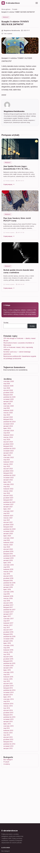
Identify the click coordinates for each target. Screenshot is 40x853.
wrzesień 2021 (8, 504)
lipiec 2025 (7, 404)
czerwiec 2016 (8, 645)
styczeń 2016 (8, 657)
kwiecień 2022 (8, 489)
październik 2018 (9, 583)
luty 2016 (6, 654)
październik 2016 (9, 636)
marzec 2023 (8, 464)
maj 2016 (6, 648)
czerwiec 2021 (8, 511)
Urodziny (6, 764)
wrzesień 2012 (8, 746)
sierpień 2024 (8, 426)
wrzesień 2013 (8, 719)
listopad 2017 (8, 607)
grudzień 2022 (8, 471)
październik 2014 (9, 690)
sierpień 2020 (8, 533)
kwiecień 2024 (8, 435)
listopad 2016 (8, 634)
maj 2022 (6, 486)
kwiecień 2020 (8, 542)
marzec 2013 (7, 733)
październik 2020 (9, 529)
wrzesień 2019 (8, 558)
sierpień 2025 (8, 401)
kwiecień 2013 (8, 730)
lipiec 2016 (7, 643)
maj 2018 (6, 594)
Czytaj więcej (7, 184)
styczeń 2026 (8, 390)
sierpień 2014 (8, 695)
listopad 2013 (8, 715)
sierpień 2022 (8, 480)
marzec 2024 (8, 437)
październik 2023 (9, 448)
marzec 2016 (8, 652)
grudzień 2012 (8, 739)
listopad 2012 (8, 742)
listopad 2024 (8, 419)
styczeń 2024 (8, 442)
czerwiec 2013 (8, 726)
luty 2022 (6, 493)
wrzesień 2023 (8, 451)
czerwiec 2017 (8, 618)
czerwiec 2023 (8, 457)
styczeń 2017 (8, 630)
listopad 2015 (8, 661)
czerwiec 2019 (8, 565)
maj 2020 (6, 540)
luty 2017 (6, 627)
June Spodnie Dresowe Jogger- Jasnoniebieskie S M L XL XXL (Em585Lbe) (15, 169)
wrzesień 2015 (8, 665)
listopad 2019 (8, 554)
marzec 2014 (8, 706)
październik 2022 (9, 475)
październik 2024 (9, 422)
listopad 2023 (8, 446)
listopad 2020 (8, 527)
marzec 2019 (8, 571)
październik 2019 (9, 556)
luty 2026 (6, 388)
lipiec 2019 (7, 563)
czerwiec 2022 (8, 484)
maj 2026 (6, 383)
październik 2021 (9, 502)
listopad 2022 (8, 473)
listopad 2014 (8, 688)
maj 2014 (6, 701)
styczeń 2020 (8, 549)
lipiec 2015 (7, 670)
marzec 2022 (8, 491)
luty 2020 (6, 547)
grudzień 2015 (8, 659)
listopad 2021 (8, 500)
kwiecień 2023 (8, 462)
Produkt (6, 17)
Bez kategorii (8, 759)
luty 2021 (6, 520)
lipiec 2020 (7, 536)
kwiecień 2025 (8, 410)
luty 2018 (6, 601)
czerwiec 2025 (8, 406)
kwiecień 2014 (8, 704)
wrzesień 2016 (8, 639)
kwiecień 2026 (8, 386)
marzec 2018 (8, 598)
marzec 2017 (8, 625)
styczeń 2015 (8, 683)
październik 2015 (9, 663)
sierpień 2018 (8, 587)
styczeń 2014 (8, 710)
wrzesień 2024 (8, 424)
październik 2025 (9, 397)
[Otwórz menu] (37, 3)
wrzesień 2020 (8, 531)
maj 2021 (6, 513)
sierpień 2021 (8, 507)
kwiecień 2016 (8, 650)
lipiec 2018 (7, 589)
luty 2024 (6, 439)
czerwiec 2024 (8, 430)
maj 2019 (6, 567)
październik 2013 (9, 717)
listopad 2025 (8, 395)
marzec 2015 (7, 679)
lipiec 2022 (7, 482)
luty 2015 (6, 681)
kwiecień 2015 (8, 677)
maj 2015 (6, 674)
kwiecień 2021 (8, 516)
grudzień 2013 (8, 712)
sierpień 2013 (8, 721)
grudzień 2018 (8, 578)
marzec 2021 (7, 518)
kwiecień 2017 (8, 623)
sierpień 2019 (8, 560)
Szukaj (5, 323)
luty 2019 (6, 574)
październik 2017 (9, 610)
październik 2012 (9, 744)
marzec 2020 (8, 545)
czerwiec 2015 (8, 672)
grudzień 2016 (8, 632)
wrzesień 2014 (8, 692)
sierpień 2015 (8, 668)
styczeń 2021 (8, 522)
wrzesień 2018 (8, 585)
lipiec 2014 (7, 697)
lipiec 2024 (7, 428)
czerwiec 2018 (8, 592)
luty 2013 (6, 735)
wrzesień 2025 (8, 399)
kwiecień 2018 (8, 596)
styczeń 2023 (8, 469)
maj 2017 (6, 621)
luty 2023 (6, 466)
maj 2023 (6, 460)
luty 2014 (6, 708)
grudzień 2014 (8, 686)
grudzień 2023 (8, 444)
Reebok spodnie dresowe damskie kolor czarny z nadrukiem (18, 271)
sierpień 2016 (8, 641)
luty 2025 (6, 415)
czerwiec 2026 (8, 381)
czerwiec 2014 (8, 699)
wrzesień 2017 (8, 612)
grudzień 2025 (8, 392)
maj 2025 (6, 408)
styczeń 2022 (8, 495)
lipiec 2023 (7, 455)
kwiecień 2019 (8, 569)
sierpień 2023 (8, 453)
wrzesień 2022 (8, 477)
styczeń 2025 (8, 417)
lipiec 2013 (7, 724)
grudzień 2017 (8, 605)
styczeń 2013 (8, 737)
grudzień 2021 (8, 498)
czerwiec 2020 (8, 538)
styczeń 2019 (8, 576)
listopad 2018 (8, 580)
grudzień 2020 (8, 524)
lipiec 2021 (7, 509)
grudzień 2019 (8, 551)
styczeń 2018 (8, 603)
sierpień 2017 (8, 614)
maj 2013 (6, 728)
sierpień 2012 (8, 748)
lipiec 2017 (7, 616)
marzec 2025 (8, 413)
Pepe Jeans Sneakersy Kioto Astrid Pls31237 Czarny (17, 219)
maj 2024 (6, 433)
